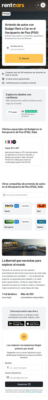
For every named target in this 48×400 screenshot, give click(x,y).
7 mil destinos (9, 294)
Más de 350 (27, 294)
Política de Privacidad (34, 392)
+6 (14, 142)
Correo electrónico (13, 373)
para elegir (6, 297)
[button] (12, 112)
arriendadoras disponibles (32, 297)
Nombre (8, 363)
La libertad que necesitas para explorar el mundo (21, 262)
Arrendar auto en (16, 46)
